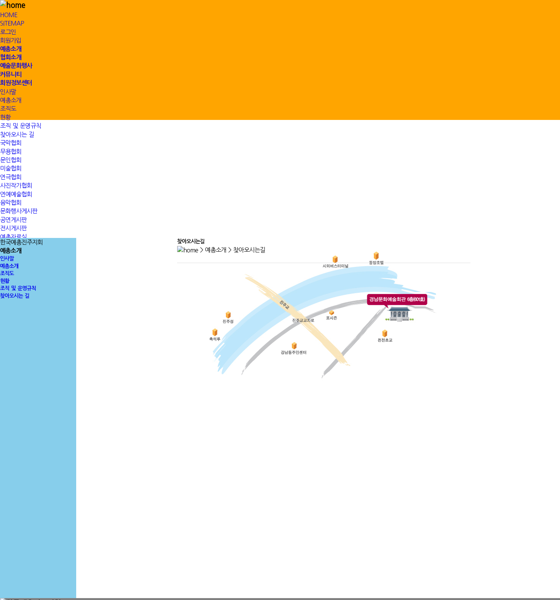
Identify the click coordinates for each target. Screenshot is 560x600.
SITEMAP (12, 23)
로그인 (8, 32)
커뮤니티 (10, 74)
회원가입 (10, 40)
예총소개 (10, 49)
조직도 (8, 108)
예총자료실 (13, 237)
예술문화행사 (16, 66)
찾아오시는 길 (14, 295)
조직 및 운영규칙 (18, 288)
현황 (5, 117)
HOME (8, 15)
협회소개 (10, 57)
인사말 (8, 92)
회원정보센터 (16, 83)
